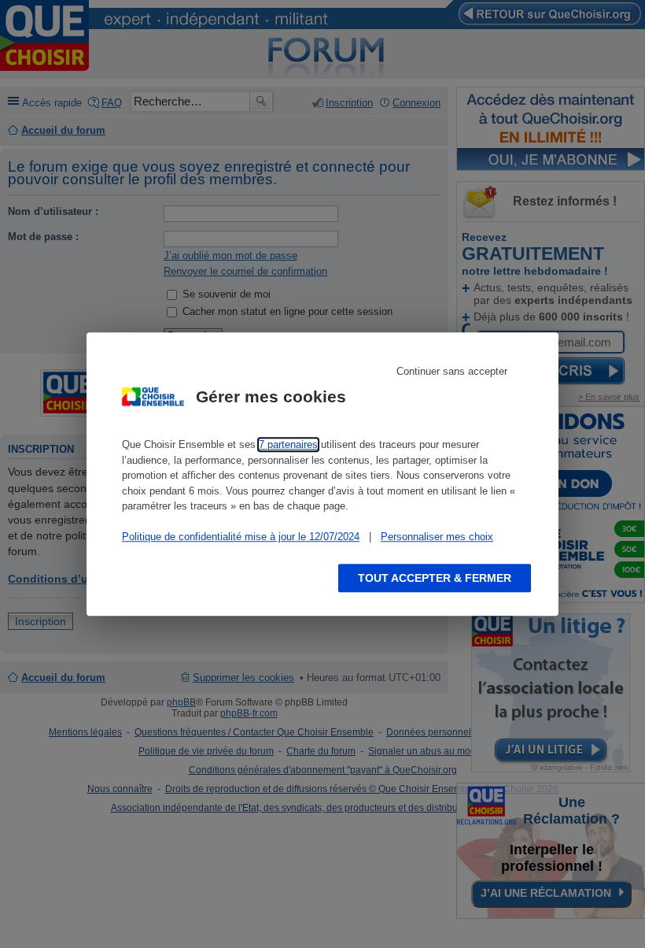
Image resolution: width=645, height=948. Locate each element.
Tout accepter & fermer (434, 578)
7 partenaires (288, 444)
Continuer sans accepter (451, 371)
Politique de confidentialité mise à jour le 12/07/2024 (240, 537)
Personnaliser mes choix (437, 537)
